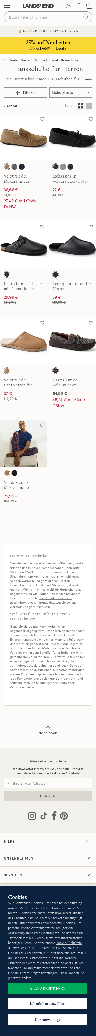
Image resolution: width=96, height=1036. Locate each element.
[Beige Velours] (7, 371)
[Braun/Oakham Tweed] (55, 371)
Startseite (11, 60)
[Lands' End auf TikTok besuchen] (42, 816)
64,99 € (59, 393)
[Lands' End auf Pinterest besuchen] (62, 816)
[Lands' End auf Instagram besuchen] (32, 816)
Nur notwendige (48, 1020)
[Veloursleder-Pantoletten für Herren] (23, 341)
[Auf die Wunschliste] (42, 119)
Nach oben (48, 732)
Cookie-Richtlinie (69, 943)
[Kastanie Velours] (7, 473)
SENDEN (48, 795)
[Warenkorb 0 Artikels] (89, 6)
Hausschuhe (69, 60)
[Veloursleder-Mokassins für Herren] (23, 137)
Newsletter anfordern (48, 761)
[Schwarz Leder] (7, 274)
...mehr (86, 79)
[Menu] (7, 6)
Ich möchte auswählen (47, 1004)
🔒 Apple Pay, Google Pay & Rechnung (48, 31)
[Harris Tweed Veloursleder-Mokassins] (72, 341)
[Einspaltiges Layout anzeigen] (89, 106)
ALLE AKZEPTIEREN (48, 988)
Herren (26, 60)
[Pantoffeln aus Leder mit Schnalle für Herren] (23, 245)
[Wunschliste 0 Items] (79, 6)
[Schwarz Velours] (14, 473)
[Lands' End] (38, 5)
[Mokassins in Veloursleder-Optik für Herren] (72, 137)
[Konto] (69, 6)
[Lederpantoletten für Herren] (72, 245)
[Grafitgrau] (63, 167)
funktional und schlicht (55, 598)
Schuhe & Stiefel (46, 60)
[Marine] (22, 167)
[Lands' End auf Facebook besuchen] (52, 816)
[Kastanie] (7, 167)
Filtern (28, 93)
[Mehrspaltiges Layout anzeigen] (80, 106)
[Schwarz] (55, 167)
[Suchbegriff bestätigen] (86, 16)
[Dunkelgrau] (14, 167)
